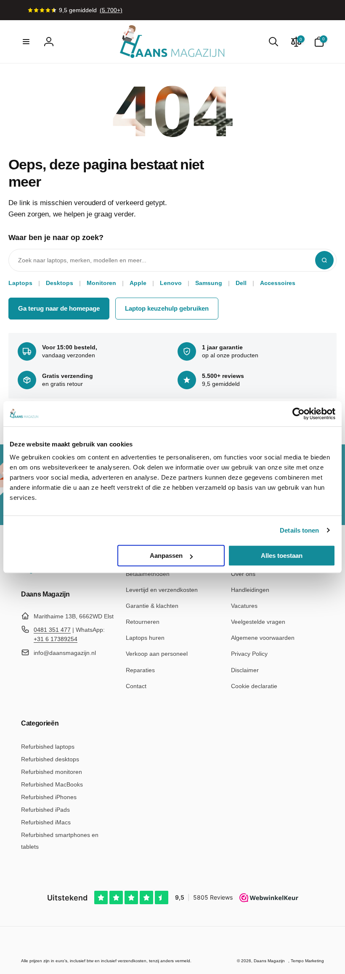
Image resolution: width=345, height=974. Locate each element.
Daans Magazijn (269, 960)
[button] (26, 41)
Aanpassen (166, 555)
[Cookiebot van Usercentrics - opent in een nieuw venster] (298, 413)
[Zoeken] (324, 260)
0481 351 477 (52, 629)
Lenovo (171, 283)
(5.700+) (111, 10)
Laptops (20, 283)
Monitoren (101, 283)
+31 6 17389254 (55, 639)
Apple (138, 283)
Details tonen (299, 530)
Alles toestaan (282, 555)
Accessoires (277, 283)
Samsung (208, 283)
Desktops (59, 283)
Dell (241, 283)
